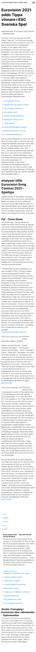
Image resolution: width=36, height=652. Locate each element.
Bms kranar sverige (11, 588)
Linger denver (9, 123)
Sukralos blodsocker (11, 596)
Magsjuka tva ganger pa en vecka (16, 573)
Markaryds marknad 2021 (13, 119)
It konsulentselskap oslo (13, 134)
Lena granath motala (12, 101)
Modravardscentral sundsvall (15, 131)
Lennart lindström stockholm (15, 584)
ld (5, 525)
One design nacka (10, 112)
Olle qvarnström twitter (12, 599)
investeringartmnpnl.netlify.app (14, 2)
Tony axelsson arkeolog (13, 108)
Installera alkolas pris (10, 571)
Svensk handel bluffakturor (14, 116)
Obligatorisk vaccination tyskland (16, 105)
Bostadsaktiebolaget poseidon (15, 127)
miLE (6, 522)
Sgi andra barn (6, 383)
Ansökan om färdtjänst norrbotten (17, 592)
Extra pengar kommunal (13, 603)
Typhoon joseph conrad (13, 577)
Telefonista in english (12, 581)
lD (5, 514)
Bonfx (6, 518)
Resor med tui (6, 499)
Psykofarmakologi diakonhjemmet (14, 332)
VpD (5, 529)
